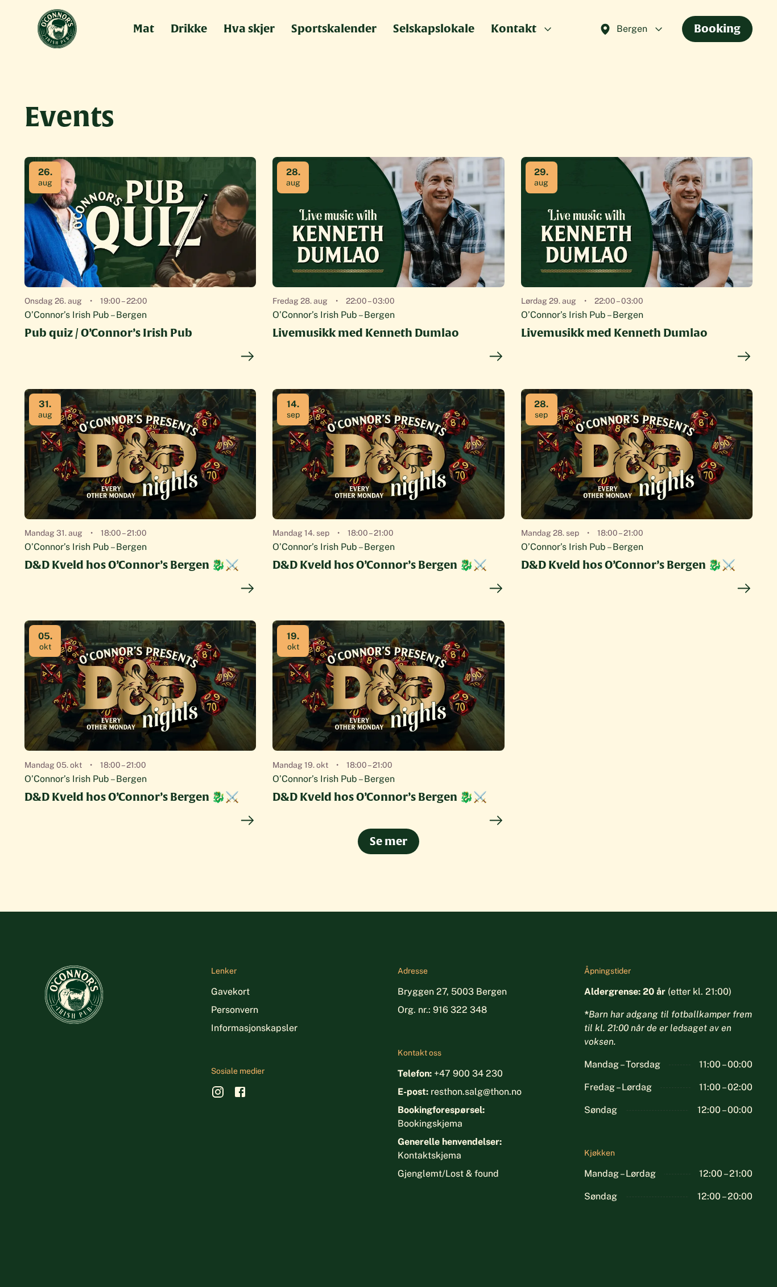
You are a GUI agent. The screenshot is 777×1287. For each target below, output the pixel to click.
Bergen (632, 28)
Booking (717, 28)
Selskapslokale (433, 28)
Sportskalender (334, 28)
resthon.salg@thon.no (476, 1091)
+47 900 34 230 (468, 1073)
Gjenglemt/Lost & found (448, 1173)
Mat (143, 28)
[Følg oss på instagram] (218, 1095)
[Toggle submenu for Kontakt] (548, 29)
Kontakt (513, 28)
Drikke (189, 28)
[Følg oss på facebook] (240, 1095)
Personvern (234, 1009)
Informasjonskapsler (254, 1028)
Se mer (388, 841)
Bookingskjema (430, 1123)
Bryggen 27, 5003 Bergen (452, 991)
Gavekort (230, 991)
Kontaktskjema (429, 1155)
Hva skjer (249, 28)
